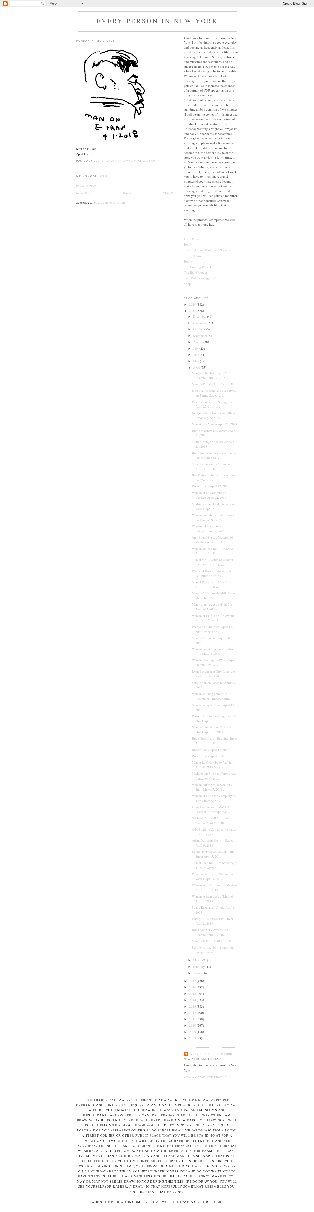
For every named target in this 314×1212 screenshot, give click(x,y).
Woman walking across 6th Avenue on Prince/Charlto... (212, 696)
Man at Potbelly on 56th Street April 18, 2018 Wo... (212, 584)
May (196, 361)
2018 (193, 311)
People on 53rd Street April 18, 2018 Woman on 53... (212, 629)
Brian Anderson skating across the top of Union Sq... (214, 455)
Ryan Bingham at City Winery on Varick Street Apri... (214, 673)
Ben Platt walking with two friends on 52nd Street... (215, 477)
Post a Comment (87, 185)
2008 (193, 1038)
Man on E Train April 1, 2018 (211, 941)
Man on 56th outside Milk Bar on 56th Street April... (214, 595)
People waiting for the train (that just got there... (213, 950)
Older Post (170, 193)
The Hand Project (195, 272)
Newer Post (83, 193)
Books (188, 261)
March (197, 960)
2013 (193, 1006)
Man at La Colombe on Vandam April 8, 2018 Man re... (213, 764)
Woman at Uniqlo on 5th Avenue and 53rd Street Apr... (213, 618)
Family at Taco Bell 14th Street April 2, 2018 (212, 921)
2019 (193, 304)
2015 (193, 993)
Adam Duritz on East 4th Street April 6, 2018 (212, 843)
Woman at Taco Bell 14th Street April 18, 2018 (213, 551)
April (197, 367)
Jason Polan (192, 239)
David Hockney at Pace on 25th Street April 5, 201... (213, 854)
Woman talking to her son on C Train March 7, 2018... (212, 787)
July (196, 348)
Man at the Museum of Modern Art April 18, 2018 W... (212, 562)
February (199, 966)
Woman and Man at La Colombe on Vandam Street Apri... (213, 517)
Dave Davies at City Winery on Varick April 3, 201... (212, 876)
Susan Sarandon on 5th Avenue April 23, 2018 (212, 466)
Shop (187, 284)
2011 (193, 1019)
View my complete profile (205, 1077)
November (200, 323)
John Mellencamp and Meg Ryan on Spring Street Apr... (214, 393)
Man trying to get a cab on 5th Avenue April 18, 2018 (212, 606)
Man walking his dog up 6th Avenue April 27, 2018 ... (210, 375)
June (196, 354)
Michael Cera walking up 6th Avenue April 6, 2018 (211, 820)
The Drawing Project (197, 267)
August (198, 342)
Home (127, 193)
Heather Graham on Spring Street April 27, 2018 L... (213, 404)
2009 (193, 1032)
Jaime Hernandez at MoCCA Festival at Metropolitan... (211, 809)
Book (187, 244)
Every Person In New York (157, 20)
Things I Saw (192, 256)
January (198, 973)
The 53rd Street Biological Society (207, 250)
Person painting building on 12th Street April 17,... (214, 718)
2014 (193, 1000)
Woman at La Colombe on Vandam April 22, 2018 (209, 495)
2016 (193, 987)
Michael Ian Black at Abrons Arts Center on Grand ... (214, 776)
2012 (193, 1012)
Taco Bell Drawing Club (200, 278)
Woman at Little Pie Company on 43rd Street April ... (214, 798)
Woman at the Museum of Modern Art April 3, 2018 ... (214, 887)
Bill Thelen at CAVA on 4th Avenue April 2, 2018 (210, 932)
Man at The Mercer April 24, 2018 (214, 424)
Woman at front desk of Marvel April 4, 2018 (212, 898)
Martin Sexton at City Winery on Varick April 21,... (214, 506)
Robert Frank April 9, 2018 (210, 756)
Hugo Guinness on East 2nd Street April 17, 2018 (214, 740)
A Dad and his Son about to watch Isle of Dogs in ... (214, 831)
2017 (193, 981)
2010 (193, 1025)
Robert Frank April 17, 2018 (210, 749)
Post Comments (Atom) (109, 202)
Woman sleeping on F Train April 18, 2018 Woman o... (214, 662)
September (200, 335)
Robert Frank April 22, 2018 (210, 486)
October (198, 329)
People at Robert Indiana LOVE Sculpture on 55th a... (213, 573)
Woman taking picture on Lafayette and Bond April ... (212, 528)
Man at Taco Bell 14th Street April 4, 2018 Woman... (214, 865)
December (200, 316)
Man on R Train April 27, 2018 (212, 384)
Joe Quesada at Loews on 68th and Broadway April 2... (214, 415)
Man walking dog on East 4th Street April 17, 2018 (211, 729)
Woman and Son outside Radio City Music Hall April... (212, 651)
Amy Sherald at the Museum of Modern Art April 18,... (212, 539)
